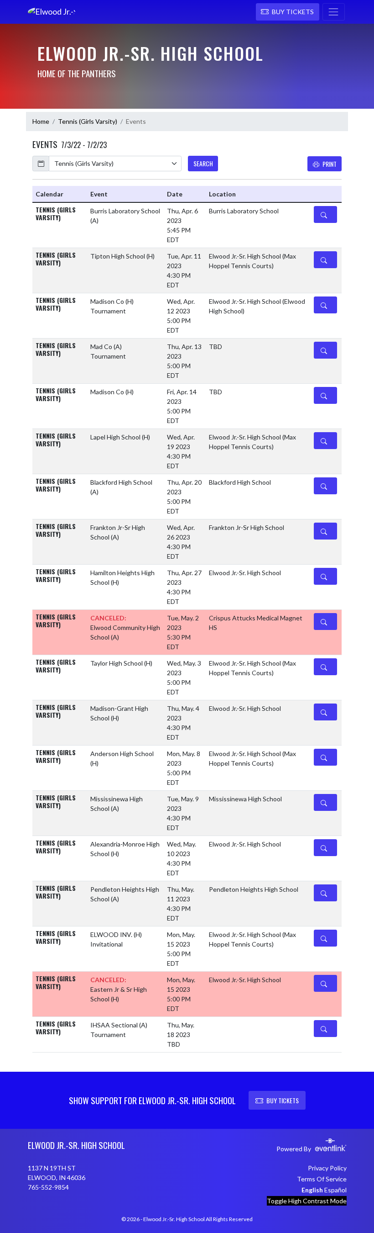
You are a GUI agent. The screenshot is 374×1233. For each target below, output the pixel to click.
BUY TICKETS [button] (282, 1100)
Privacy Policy (327, 1168)
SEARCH (203, 163)
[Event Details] (325, 214)
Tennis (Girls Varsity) (87, 121)
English (312, 1190)
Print (329, 164)
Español (335, 1190)
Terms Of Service (322, 1179)
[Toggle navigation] (333, 12)
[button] (287, 12)
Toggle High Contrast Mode (307, 1201)
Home (40, 121)
